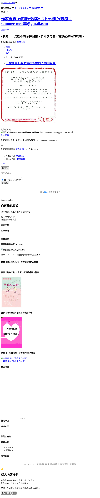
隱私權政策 (64, 464)
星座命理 (21, 42)
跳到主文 (5, 30)
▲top (3, 163)
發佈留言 (5, 183)
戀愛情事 (20, 156)
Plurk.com (22, 418)
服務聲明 (73, 464)
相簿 (8, 47)
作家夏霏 (5, 135)
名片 (8, 53)
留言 (24, 149)
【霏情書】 (21, 159)
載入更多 (5, 168)
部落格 (9, 50)
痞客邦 (18, 149)
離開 (14, 493)
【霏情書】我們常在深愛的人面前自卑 (31, 63)
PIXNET (32, 464)
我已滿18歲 (6, 493)
